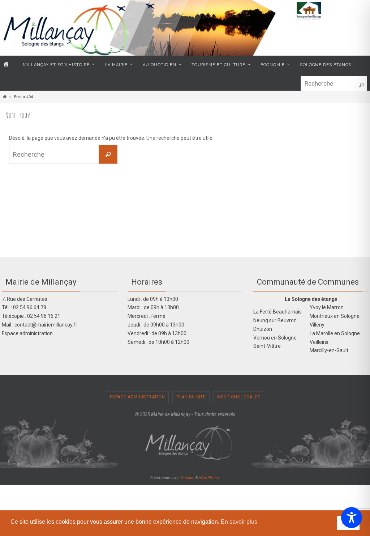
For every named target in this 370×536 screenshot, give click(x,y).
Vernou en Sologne (275, 338)
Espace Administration (137, 396)
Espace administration (27, 333)
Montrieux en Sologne (335, 316)
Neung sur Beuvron (275, 320)
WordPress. (209, 477)
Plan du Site (191, 396)
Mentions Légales (238, 396)
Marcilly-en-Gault (329, 350)
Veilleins (319, 342)
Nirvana (187, 477)
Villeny (317, 325)
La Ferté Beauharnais (277, 312)
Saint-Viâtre (267, 346)
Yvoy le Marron (327, 307)
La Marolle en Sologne (335, 333)
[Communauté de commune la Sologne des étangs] (309, 18)
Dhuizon (262, 329)
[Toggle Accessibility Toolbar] (351, 517)
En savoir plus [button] (239, 522)
